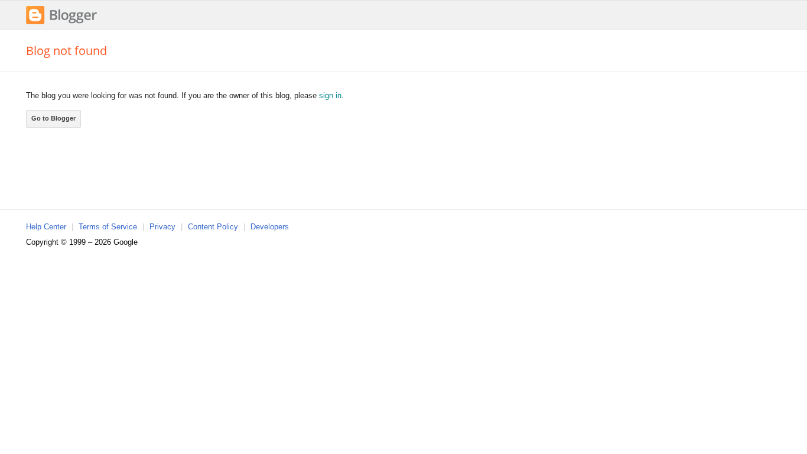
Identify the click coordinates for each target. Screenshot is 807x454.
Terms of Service (108, 226)
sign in (330, 95)
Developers (269, 226)
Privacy (162, 226)
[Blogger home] (61, 22)
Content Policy (213, 226)
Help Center (46, 226)
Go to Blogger (53, 118)
